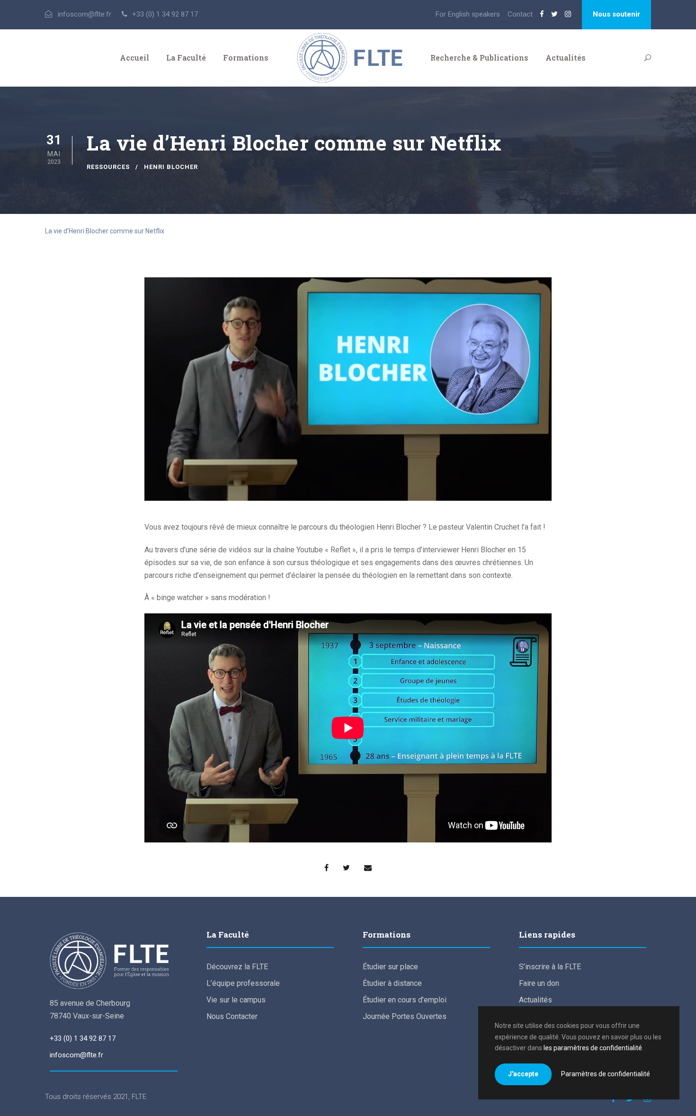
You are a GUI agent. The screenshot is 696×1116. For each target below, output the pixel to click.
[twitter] (554, 14)
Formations (245, 57)
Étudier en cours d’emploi (404, 999)
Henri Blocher (171, 166)
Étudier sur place (390, 966)
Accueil (134, 57)
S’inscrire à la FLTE (550, 966)
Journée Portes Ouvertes (404, 1016)
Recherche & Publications (479, 57)
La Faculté (186, 57)
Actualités (565, 57)
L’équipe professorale (243, 983)
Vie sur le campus (236, 999)
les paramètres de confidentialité (593, 1048)
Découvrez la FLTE (237, 966)
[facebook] (542, 14)
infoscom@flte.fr (76, 1055)
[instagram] (568, 14)
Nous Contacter (232, 1016)
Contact (520, 14)
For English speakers (468, 14)
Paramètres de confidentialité (605, 1074)
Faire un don (539, 983)
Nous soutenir (616, 14)
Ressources (108, 166)
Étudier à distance (392, 983)
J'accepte (523, 1074)
